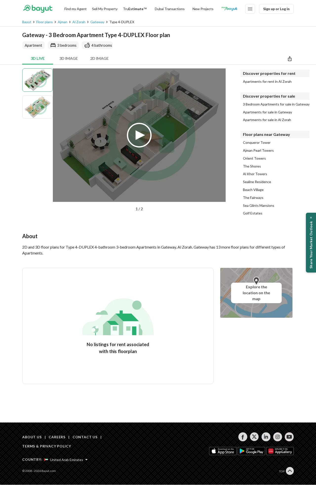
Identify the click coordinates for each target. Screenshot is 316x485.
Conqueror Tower (257, 143)
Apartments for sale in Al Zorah (267, 120)
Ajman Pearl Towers (258, 150)
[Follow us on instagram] (277, 436)
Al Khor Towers (255, 174)
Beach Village (253, 190)
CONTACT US (85, 437)
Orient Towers (254, 158)
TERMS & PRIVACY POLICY (46, 446)
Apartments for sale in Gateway (267, 112)
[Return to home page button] (37, 9)
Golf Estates (252, 213)
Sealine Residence (257, 182)
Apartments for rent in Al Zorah (267, 82)
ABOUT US (32, 437)
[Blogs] (229, 9)
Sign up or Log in (276, 9)
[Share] (290, 58)
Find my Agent (75, 9)
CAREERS (57, 437)
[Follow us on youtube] (289, 436)
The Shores (252, 166)
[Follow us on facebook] (242, 436)
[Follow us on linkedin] (266, 436)
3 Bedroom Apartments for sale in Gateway (276, 104)
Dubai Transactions (170, 9)
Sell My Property (105, 9)
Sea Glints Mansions (258, 206)
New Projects (203, 9)
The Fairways (253, 198)
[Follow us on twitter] (254, 436)
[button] (139, 140)
